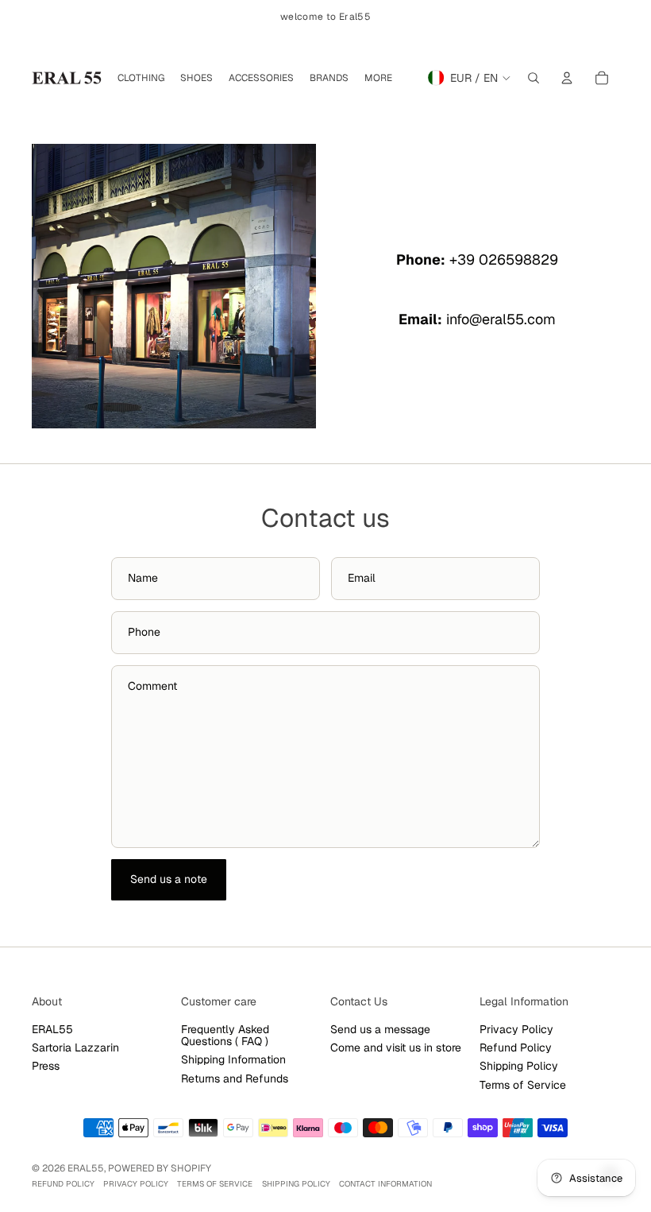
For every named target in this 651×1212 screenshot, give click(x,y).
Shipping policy (296, 1184)
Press (46, 1066)
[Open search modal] (533, 77)
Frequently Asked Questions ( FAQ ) (225, 1035)
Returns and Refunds (234, 1078)
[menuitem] (378, 77)
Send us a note (168, 879)
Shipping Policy (519, 1066)
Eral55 (85, 1168)
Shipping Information (233, 1059)
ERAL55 (52, 1029)
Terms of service (214, 1184)
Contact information (385, 1184)
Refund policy (63, 1184)
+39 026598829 (503, 259)
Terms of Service (523, 1085)
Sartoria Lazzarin (75, 1047)
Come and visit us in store (395, 1047)
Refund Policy (516, 1047)
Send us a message (380, 1029)
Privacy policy (135, 1184)
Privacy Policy (516, 1029)
